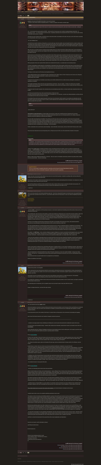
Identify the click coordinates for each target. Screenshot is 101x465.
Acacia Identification (31, 199)
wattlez (22, 173)
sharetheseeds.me (32, 166)
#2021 (28, 19)
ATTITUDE (40, 11)
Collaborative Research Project (46, 13)
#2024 (28, 207)
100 (23, 15)
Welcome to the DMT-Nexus (22, 13)
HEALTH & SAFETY (29, 11)
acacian (22, 191)
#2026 (28, 302)
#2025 (28, 265)
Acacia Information (31, 198)
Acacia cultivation (30, 200)
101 (26, 15)
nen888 (22, 19)
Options (82, 17)
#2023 (28, 191)
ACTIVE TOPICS (80, 11)
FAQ (19, 11)
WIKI (22, 11)
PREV (21, 15)
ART (35, 11)
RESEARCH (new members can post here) (34, 13)
